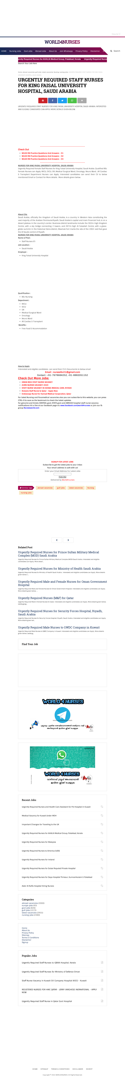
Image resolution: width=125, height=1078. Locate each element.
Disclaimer (95, 51)
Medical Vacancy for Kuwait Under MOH (39, 815)
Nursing (56, 72)
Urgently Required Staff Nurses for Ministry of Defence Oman (51, 971)
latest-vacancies (47, 72)
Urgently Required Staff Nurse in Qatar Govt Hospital (47, 1001)
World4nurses (68, 480)
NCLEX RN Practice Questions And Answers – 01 (42, 153)
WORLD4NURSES (62, 42)
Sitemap (25, 935)
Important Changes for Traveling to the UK (40, 824)
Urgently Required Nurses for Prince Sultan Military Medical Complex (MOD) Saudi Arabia (58, 554)
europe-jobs (27, 905)
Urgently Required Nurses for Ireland (38, 859)
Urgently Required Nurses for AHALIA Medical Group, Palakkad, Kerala (38, 59)
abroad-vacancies (29, 72)
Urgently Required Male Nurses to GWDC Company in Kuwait (59, 627)
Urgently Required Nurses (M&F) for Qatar (46, 598)
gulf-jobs (38, 72)
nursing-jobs (63, 72)
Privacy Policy (28, 933)
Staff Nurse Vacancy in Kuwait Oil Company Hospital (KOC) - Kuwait (54, 980)
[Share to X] (62, 100)
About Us (26, 930)
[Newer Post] (56, 540)
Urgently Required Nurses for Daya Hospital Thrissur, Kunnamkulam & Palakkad (57, 877)
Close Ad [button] (116, 34)
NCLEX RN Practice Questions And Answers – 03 (42, 159)
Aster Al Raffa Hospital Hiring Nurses (38, 886)
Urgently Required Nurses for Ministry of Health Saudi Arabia (59, 568)
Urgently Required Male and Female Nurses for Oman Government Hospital (62, 583)
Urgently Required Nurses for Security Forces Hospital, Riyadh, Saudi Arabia (60, 612)
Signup (25, 942)
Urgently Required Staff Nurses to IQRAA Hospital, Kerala (49, 962)
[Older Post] (68, 540)
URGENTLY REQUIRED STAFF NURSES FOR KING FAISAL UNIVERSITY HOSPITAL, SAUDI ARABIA (60, 85)
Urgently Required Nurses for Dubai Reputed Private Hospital (48, 868)
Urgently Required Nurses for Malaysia (92, 59)
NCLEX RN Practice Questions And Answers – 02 (42, 156)
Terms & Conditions (30, 937)
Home (20, 72)
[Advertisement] (62, 18)
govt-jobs (26, 908)
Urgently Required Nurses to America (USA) (41, 851)
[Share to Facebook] (52, 100)
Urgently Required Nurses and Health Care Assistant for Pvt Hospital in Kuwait (56, 807)
